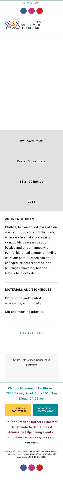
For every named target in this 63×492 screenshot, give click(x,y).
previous (26, 332)
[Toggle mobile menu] (56, 24)
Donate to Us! (27, 427)
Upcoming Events (40, 432)
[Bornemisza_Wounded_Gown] (31, 36)
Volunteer (15, 437)
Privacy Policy (33, 437)
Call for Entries (17, 422)
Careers (37, 422)
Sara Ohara (31, 442)
